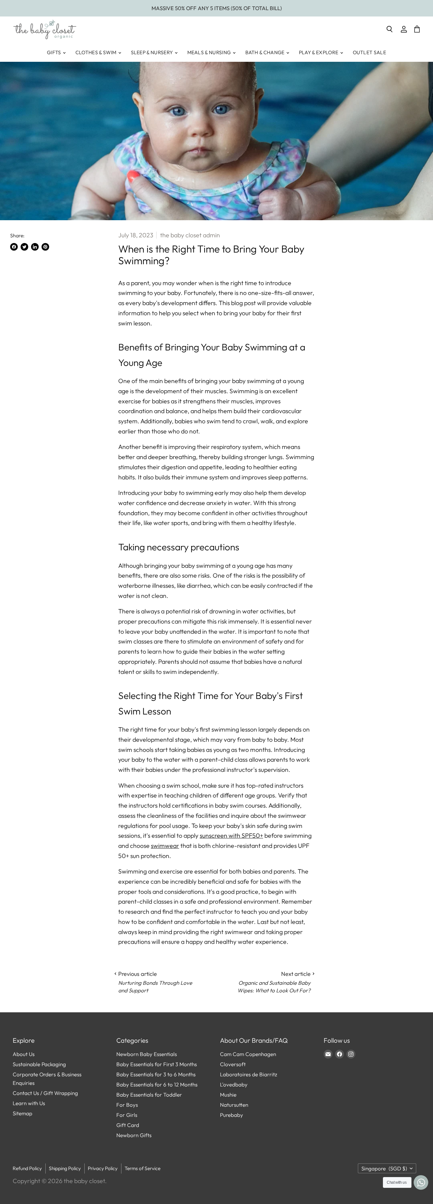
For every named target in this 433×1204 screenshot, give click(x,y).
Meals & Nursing (209, 52)
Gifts (54, 52)
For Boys (127, 1104)
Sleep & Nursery (152, 52)
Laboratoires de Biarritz (248, 1074)
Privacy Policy (103, 1168)
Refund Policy (27, 1168)
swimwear (165, 845)
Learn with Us (29, 1103)
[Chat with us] (421, 1182)
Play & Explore (319, 52)
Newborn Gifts (134, 1135)
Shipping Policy (65, 1168)
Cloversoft (233, 1064)
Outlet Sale (369, 52)
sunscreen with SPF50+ (231, 835)
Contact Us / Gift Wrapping (45, 1093)
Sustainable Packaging (39, 1064)
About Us (24, 1054)
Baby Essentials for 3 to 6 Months (156, 1074)
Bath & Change (265, 52)
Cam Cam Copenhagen (248, 1054)
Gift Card (127, 1125)
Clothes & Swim (96, 52)
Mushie (228, 1094)
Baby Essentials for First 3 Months (156, 1064)
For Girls (126, 1114)
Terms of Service (142, 1168)
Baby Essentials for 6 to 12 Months (156, 1084)
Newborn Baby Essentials (146, 1054)
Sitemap (22, 1113)
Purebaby (231, 1114)
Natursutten (234, 1104)
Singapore (384, 1168)
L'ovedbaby (234, 1084)
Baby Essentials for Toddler (149, 1094)
